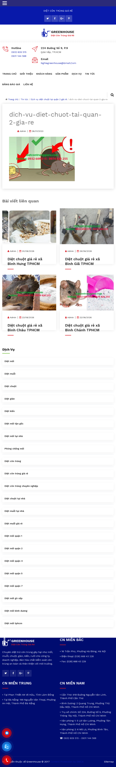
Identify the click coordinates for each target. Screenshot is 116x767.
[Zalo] (7, 747)
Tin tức (24, 99)
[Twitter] (47, 18)
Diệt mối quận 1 (13, 536)
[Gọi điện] (7, 760)
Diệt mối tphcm (13, 623)
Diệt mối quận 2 (14, 548)
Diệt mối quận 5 (14, 573)
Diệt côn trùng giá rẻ (16, 473)
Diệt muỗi (10, 373)
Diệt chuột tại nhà (15, 498)
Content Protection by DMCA (67, 761)
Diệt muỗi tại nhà (14, 511)
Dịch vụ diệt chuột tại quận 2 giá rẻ (49, 99)
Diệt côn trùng (13, 461)
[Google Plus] (61, 18)
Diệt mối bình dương (16, 611)
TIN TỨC (90, 73)
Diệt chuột (10, 386)
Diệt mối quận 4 (14, 561)
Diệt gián (10, 398)
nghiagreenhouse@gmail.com (58, 63)
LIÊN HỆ (28, 84)
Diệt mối (9, 361)
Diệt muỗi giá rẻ (14, 523)
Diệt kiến (10, 411)
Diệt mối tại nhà (14, 436)
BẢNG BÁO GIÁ (11, 84)
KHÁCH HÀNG (44, 73)
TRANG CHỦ (9, 73)
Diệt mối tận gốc (14, 423)
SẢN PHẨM (61, 73)
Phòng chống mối (14, 448)
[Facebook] (54, 18)
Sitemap (109, 761)
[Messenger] (7, 733)
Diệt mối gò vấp (14, 598)
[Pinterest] (69, 18)
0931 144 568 (18, 56)
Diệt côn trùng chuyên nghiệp (21, 486)
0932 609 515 (18, 52)
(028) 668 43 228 (84, 656)
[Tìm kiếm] (110, 95)
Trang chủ (13, 99)
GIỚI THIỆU (26, 73)
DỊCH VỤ (77, 73)
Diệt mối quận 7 (14, 586)
